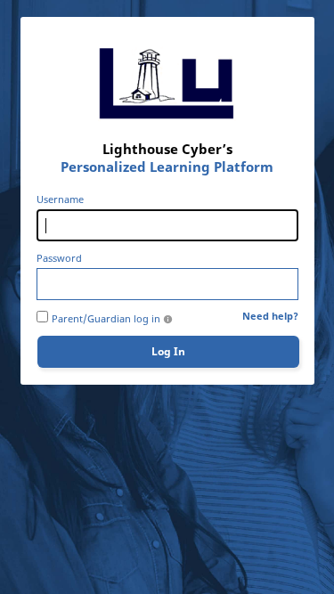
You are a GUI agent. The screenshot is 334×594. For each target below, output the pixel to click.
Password (59, 258)
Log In (168, 351)
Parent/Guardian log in (106, 318)
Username (60, 199)
